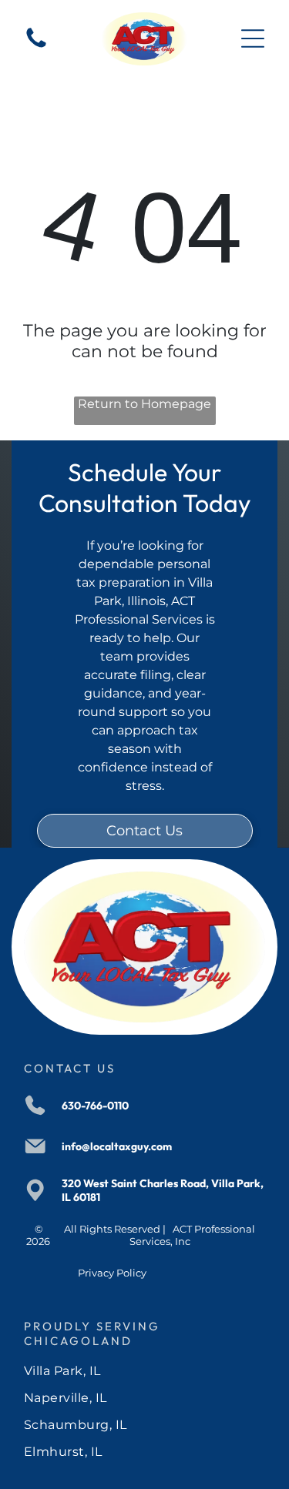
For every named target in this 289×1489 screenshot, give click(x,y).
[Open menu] (252, 38)
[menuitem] (144, 1370)
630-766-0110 (95, 1106)
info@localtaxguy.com (117, 1146)
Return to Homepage (144, 404)
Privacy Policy (112, 1272)
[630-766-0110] (36, 46)
